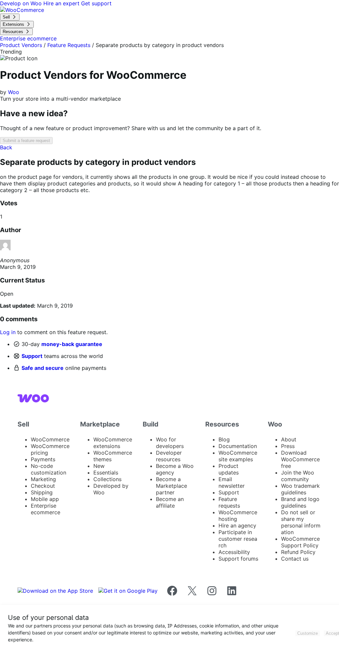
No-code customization (48, 469)
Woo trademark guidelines (300, 489)
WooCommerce (50, 439)
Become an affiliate (170, 502)
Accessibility (234, 552)
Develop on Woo (21, 3)
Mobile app (45, 499)
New (99, 466)
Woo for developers (170, 442)
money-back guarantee (71, 344)
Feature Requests (68, 45)
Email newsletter (231, 482)
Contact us (295, 558)
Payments (43, 459)
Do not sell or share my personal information (300, 522)
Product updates (228, 469)
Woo (13, 92)
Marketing (43, 479)
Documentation (237, 446)
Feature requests (229, 502)
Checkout (43, 485)
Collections (107, 479)
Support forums (238, 558)
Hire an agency (237, 525)
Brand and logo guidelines (300, 502)
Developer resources (169, 456)
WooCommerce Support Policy (300, 542)
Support (32, 356)
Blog (224, 439)
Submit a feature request (26, 140)
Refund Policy (298, 552)
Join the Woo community (297, 475)
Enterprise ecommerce (45, 509)
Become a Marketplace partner (171, 486)
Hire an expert (62, 3)
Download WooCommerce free (300, 459)
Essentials (105, 472)
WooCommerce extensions (112, 442)
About (288, 439)
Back (6, 147)
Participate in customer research (237, 539)
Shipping (42, 492)
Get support (96, 3)
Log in (8, 332)
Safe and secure (43, 368)
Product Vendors (21, 45)
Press (288, 446)
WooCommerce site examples (237, 456)
